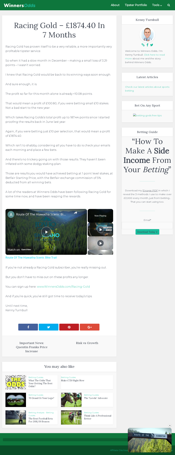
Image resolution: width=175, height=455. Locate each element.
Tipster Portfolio (136, 5)
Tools (155, 5)
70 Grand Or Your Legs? (41, 398)
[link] (11, 214)
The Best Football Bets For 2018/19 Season (41, 420)
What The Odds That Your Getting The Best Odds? (40, 383)
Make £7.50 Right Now (72, 380)
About (115, 5)
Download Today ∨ (147, 231)
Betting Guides (36, 377)
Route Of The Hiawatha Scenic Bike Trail (41, 214)
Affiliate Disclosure (120, 450)
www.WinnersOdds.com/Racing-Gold (63, 286)
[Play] (100, 229)
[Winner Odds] (20, 4)
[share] (75, 213)
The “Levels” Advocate (96, 398)
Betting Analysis (36, 412)
